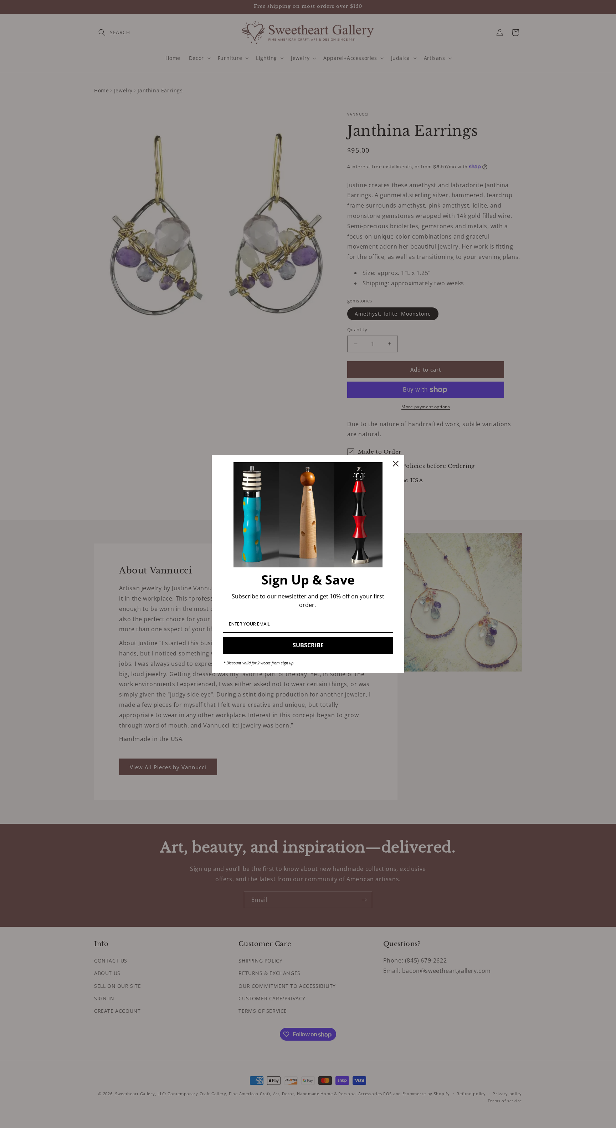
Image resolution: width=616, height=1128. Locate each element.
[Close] (395, 463)
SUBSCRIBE (308, 645)
